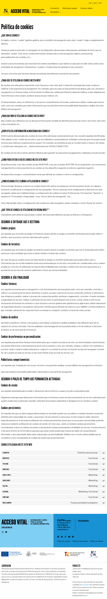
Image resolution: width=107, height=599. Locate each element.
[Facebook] (6, 532)
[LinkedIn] (73, 537)
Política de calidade (96, 541)
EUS (95, 3)
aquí (86, 595)
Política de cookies (63, 541)
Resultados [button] (54, 12)
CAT (90, 3)
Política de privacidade (80, 541)
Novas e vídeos (87, 8)
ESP (100, 3)
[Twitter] (62, 537)
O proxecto (54, 8)
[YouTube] (69, 537)
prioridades (85, 585)
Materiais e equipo (69, 8)
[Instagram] (3, 532)
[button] (60, 12)
